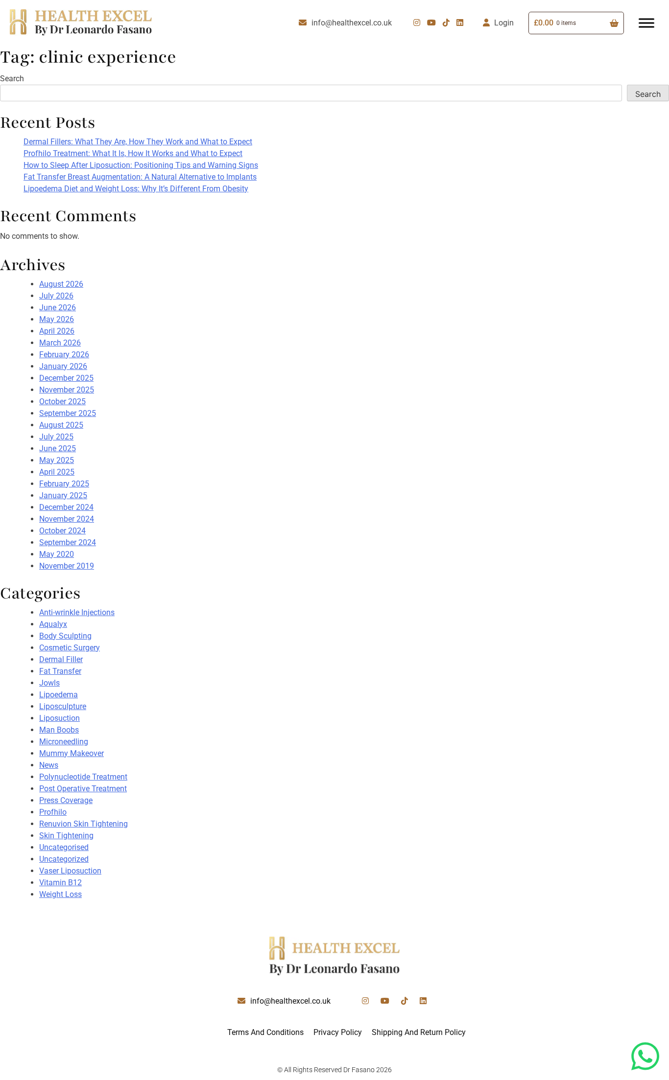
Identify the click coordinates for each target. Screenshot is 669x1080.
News (48, 765)
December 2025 (66, 378)
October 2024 (62, 530)
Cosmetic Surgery (69, 647)
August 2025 (61, 425)
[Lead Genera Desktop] (81, 22)
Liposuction (59, 718)
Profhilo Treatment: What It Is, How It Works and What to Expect (133, 153)
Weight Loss (60, 894)
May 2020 (56, 554)
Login (504, 22)
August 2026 (61, 284)
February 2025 (64, 483)
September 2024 (67, 542)
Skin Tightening (66, 835)
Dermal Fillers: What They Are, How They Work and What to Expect (138, 141)
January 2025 (63, 495)
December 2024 (66, 507)
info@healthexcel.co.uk (351, 22)
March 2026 (60, 342)
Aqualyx (53, 624)
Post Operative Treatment (83, 788)
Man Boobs (59, 730)
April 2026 (56, 331)
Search (12, 78)
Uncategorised (64, 847)
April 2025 (56, 472)
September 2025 (67, 413)
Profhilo (53, 812)
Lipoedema (58, 694)
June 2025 (57, 448)
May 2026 (56, 319)
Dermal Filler (61, 659)
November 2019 (66, 566)
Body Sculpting (65, 636)
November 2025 (66, 389)
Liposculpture (62, 706)
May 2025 (56, 460)
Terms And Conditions (265, 1032)
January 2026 (63, 366)
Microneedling (63, 741)
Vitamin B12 (60, 882)
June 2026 (57, 307)
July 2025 (56, 436)
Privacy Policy (337, 1032)
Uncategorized (64, 859)
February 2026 (64, 354)
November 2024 (66, 519)
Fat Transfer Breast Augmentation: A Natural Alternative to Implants (140, 177)
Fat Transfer (60, 671)
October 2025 (62, 401)
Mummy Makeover (71, 753)
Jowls (49, 683)
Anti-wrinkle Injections (77, 612)
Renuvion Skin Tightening (83, 823)
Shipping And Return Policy (419, 1032)
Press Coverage (66, 800)
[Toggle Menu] (646, 22)
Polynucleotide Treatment (83, 776)
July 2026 (56, 295)
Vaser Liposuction (70, 870)
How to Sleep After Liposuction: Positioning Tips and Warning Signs (141, 165)
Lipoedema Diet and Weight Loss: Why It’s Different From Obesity (136, 188)
